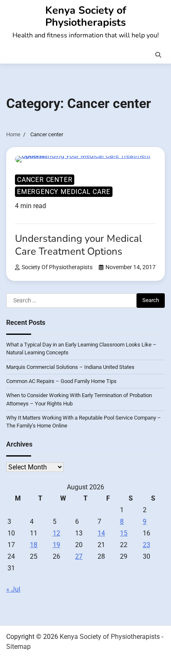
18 (33, 545)
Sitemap (18, 647)
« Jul (13, 589)
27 (79, 556)
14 (101, 533)
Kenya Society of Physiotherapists (85, 16)
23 (146, 545)
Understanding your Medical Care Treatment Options (78, 245)
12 (56, 533)
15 (123, 533)
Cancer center (44, 180)
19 (56, 545)
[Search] (158, 55)
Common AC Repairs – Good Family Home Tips (61, 381)
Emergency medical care (63, 192)
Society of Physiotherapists (57, 267)
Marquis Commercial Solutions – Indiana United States (70, 367)
